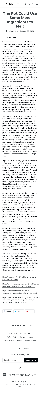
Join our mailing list (20, 355)
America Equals (21, 382)
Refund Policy (12, 337)
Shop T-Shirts (16, 348)
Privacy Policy (9, 340)
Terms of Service (26, 337)
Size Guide (13, 333)
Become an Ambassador (26, 340)
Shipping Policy (25, 333)
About (26, 348)
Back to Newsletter (21, 325)
